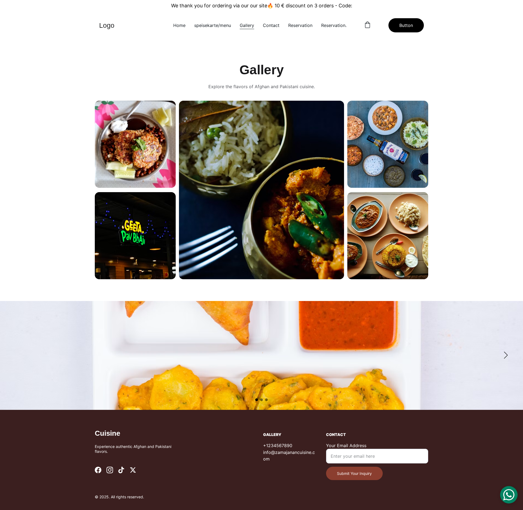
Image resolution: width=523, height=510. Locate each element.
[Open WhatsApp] (509, 494)
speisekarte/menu (212, 25)
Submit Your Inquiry (354, 473)
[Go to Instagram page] (110, 470)
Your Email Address (346, 445)
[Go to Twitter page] (133, 470)
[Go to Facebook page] (98, 470)
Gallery (247, 25)
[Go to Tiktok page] (121, 470)
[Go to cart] (367, 25)
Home (179, 25)
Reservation (300, 25)
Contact (271, 25)
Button (406, 25)
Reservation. (333, 25)
